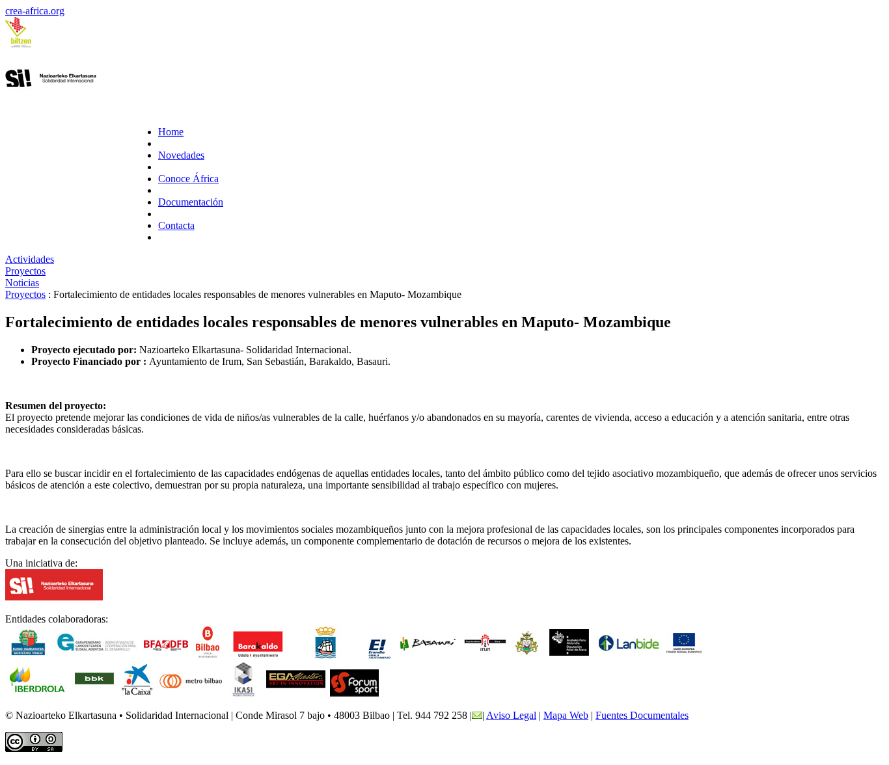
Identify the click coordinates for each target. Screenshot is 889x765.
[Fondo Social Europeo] (684, 656)
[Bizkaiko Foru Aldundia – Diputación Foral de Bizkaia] (166, 656)
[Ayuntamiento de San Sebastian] (325, 656)
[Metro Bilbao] (190, 693)
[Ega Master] (295, 693)
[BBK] (94, 693)
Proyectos (25, 270)
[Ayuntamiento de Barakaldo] (257, 656)
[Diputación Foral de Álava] (569, 656)
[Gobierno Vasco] (28, 656)
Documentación (190, 202)
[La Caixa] (137, 693)
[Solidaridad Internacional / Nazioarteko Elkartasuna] (54, 596)
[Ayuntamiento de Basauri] (428, 656)
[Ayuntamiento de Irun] (485, 656)
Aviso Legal (511, 715)
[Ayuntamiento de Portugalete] (526, 656)
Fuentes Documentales (642, 715)
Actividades (29, 259)
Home (171, 131)
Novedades (181, 155)
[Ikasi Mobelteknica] (243, 693)
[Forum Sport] (354, 693)
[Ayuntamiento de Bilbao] (208, 656)
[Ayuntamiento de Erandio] (378, 656)
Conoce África (188, 178)
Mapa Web (565, 715)
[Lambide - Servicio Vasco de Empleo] (629, 656)
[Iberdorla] (37, 693)
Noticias (22, 282)
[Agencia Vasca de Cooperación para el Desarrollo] (96, 656)
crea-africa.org (34, 10)
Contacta (176, 225)
